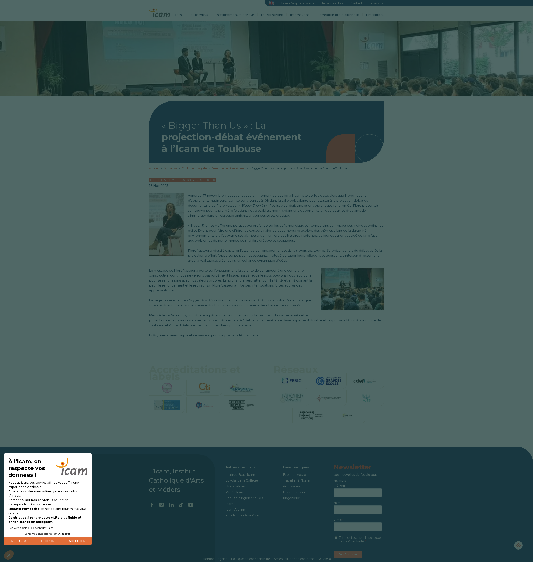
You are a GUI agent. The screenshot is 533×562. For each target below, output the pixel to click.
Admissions (291, 486)
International (300, 14)
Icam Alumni (235, 509)
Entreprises (375, 14)
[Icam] (159, 10)
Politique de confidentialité (250, 559)
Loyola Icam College (241, 480)
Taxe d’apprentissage (298, 3)
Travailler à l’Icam (296, 480)
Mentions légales (214, 559)
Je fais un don (332, 3)
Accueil (154, 168)
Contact (356, 3)
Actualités (170, 168)
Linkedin (171, 505)
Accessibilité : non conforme (294, 559)
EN (271, 3)
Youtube (190, 505)
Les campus (198, 14)
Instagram (161, 505)
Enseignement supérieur (234, 14)
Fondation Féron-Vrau (242, 515)
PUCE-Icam (234, 492)
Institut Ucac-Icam (240, 475)
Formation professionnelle (338, 14)
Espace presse (294, 475)
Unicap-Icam (235, 486)
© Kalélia (324, 559)
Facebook (151, 505)
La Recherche (272, 14)
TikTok (181, 505)
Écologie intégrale (194, 168)
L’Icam (176, 14)
